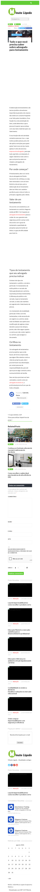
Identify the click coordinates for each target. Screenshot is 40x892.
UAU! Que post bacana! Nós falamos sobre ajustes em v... (23, 821)
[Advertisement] (24, 66)
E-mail (10, 531)
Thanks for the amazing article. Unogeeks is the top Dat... (19, 810)
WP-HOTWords (25, 890)
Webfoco (10, 887)
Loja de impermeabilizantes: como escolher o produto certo (19, 604)
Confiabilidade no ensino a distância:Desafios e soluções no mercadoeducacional (19, 691)
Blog (11, 24)
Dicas (11, 444)
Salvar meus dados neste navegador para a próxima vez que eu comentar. (20, 551)
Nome (10, 522)
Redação (16, 598)
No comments (17, 35)
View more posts (21, 398)
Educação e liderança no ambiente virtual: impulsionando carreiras (19, 661)
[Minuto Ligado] (20, 14)
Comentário (12, 496)
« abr (9, 878)
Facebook (29, 28)
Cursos (18, 24)
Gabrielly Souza (13, 26)
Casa (11, 469)
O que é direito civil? (15, 415)
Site (9, 539)
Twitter (22, 28)
